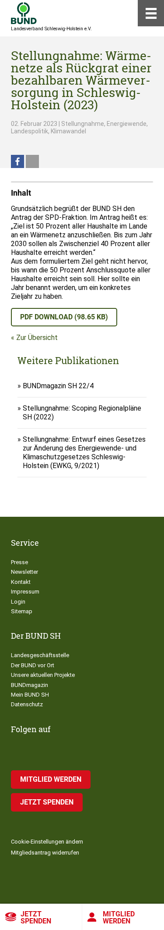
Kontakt (21, 582)
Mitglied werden (50, 779)
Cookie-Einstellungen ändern (47, 841)
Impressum (25, 591)
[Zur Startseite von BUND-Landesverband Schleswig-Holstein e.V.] (24, 13)
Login (18, 601)
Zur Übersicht (37, 337)
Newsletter (24, 572)
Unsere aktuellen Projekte (43, 675)
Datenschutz (27, 704)
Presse (19, 562)
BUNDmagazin (29, 685)
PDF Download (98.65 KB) (64, 317)
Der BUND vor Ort (32, 665)
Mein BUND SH (30, 694)
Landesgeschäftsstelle (40, 655)
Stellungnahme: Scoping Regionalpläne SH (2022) (82, 412)
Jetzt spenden (36, 917)
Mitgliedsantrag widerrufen (45, 852)
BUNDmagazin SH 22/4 (58, 386)
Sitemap (21, 611)
